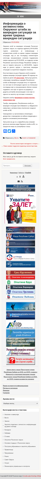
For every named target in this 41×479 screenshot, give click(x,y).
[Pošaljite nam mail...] (19, 181)
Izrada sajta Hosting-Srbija (32, 476)
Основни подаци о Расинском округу (17, 443)
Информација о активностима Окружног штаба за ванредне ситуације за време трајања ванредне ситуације (19, 31)
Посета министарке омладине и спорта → (24, 143)
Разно (7, 456)
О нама (7, 436)
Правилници (9, 449)
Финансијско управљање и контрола (17, 466)
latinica (21, 172)
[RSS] (22, 181)
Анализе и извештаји (12, 414)
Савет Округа (9, 459)
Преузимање (9, 453)
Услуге (7, 463)
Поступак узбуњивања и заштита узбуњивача (20, 446)
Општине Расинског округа (14, 440)
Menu (22, 16)
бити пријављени (9, 159)
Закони (7, 421)
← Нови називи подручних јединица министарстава (19, 146)
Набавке (7, 433)
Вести (17, 138)
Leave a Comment (28, 138)
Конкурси (8, 430)
